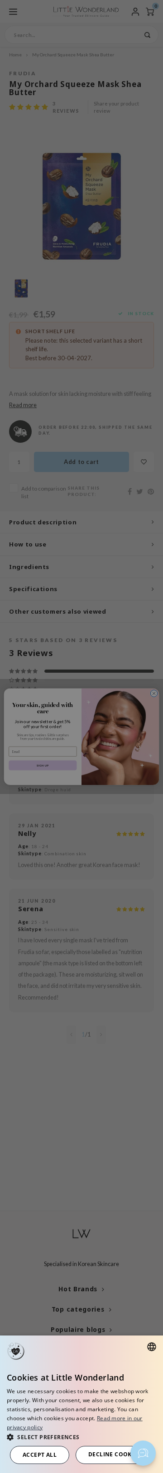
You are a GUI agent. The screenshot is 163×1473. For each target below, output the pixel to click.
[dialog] (81, 1404)
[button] (81, 1437)
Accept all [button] (40, 1455)
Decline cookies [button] (114, 1454)
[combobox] (151, 1346)
